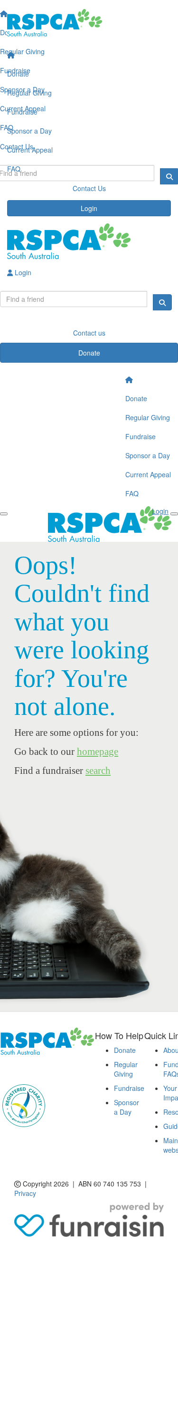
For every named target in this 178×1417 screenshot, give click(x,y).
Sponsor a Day (29, 130)
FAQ (13, 169)
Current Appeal (30, 149)
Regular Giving (29, 92)
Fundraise (22, 111)
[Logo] (89, 23)
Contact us (89, 332)
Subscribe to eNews (36, 1069)
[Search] (162, 302)
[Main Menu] (4, 513)
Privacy (25, 1193)
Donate (18, 73)
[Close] (174, 513)
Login (89, 208)
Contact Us (89, 188)
